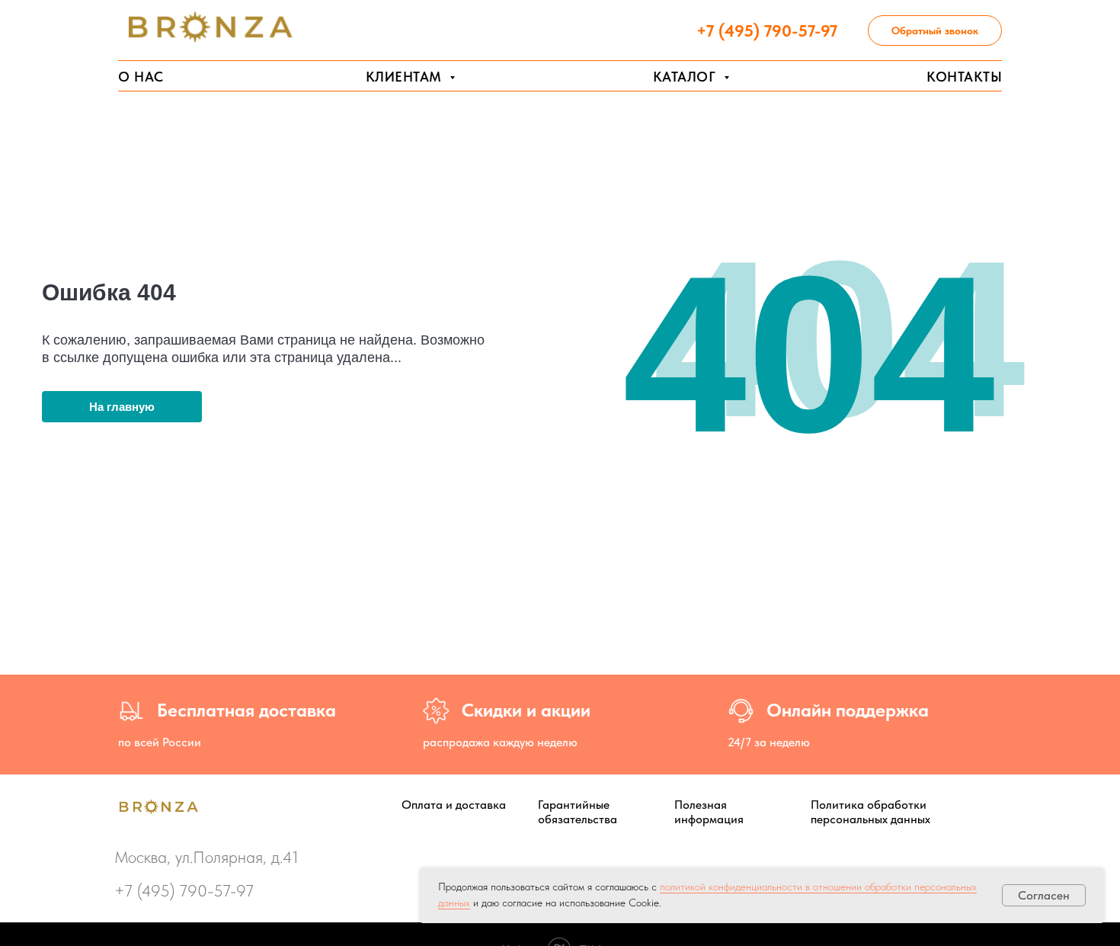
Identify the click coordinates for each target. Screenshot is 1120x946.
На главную (122, 406)
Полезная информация (709, 811)
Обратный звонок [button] (934, 30)
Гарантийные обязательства (577, 811)
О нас (141, 77)
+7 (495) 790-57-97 (184, 890)
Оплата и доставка (454, 804)
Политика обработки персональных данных (870, 811)
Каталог (686, 77)
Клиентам (406, 77)
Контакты (964, 77)
